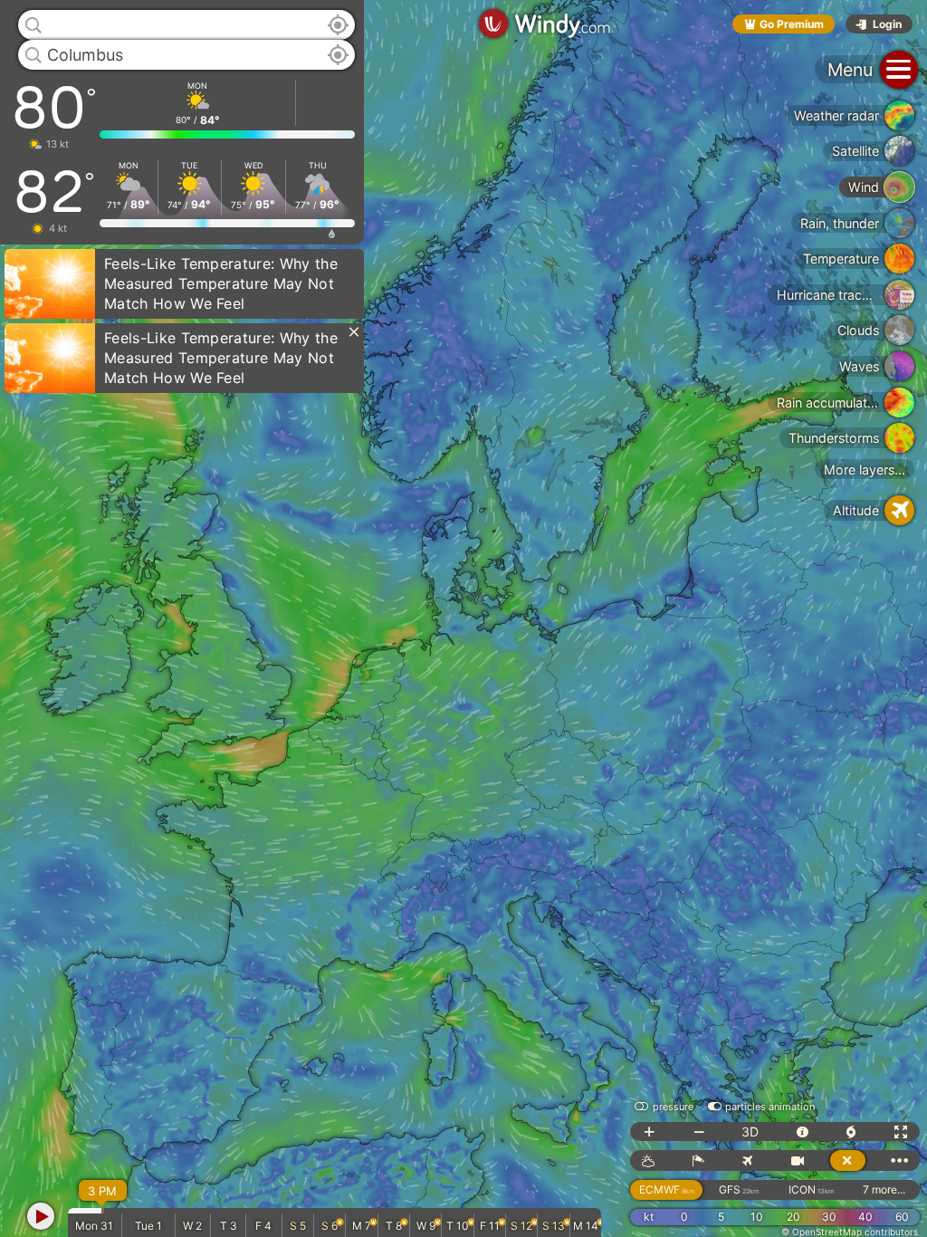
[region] (463, 618)
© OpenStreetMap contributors (849, 1231)
